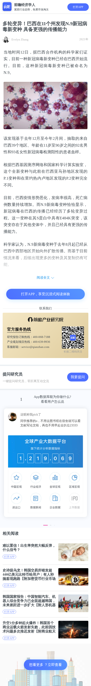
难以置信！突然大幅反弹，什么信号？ (29, 548)
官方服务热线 (19, 329)
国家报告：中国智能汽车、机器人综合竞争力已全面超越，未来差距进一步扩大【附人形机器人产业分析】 (29, 601)
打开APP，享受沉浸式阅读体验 (45, 294)
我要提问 (78, 377)
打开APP (78, 7)
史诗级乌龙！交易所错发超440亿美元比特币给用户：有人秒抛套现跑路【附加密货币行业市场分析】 (29, 574)
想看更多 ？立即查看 (45, 665)
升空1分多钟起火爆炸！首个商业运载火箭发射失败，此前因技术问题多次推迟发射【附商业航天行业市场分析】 (29, 627)
